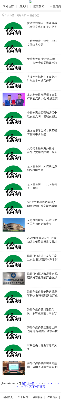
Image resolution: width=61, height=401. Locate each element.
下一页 (35, 386)
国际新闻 (38, 6)
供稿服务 (38, 397)
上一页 (30, 383)
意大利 (23, 6)
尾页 (42, 386)
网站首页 (8, 6)
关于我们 (23, 397)
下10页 (28, 386)
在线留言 (52, 397)
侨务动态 (34, 15)
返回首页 (8, 397)
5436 (6, 383)
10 (21, 386)
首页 (24, 383)
